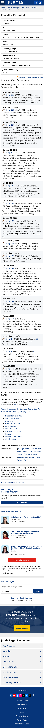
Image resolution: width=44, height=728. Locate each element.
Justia (25, 690)
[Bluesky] (26, 695)
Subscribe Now (22, 628)
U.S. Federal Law (10, 667)
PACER (16, 404)
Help (22, 712)
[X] (30, 695)
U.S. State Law (9, 672)
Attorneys (9, 421)
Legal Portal (22, 704)
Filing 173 (10, 256)
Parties (8, 434)
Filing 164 (10, 268)
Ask (25, 460)
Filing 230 (10, 95)
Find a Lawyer (7, 581)
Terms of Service (22, 716)
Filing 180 (10, 221)
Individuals (7, 651)
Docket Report (11, 429)
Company (22, 708)
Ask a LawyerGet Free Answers (9, 490)
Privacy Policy (22, 720)
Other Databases (10, 677)
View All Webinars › (22, 560)
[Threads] (23, 695)
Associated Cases (12, 418)
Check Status (10, 439)
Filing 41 (9, 339)
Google (31, 457)
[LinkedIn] (11, 695)
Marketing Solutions (12, 682)
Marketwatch (36, 449)
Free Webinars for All (11, 512)
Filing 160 (10, 301)
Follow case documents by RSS (30, 77)
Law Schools (8, 661)
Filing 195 (10, 186)
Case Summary (11, 426)
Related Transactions (13, 436)
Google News (23, 449)
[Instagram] (20, 695)
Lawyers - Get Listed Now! (22, 598)
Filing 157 (10, 319)
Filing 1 (9, 369)
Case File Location (12, 423)
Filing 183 (10, 203)
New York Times (30, 454)
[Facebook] (17, 695)
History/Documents (13, 431)
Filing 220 (10, 125)
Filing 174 (10, 243)
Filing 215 (10, 153)
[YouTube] (14, 695)
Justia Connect (22, 701)
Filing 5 (9, 351)
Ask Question (22, 502)
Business (7, 656)
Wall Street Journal (24, 451)
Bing (38, 457)
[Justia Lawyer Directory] (33, 695)
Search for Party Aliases (14, 416)
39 (37, 339)
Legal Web (22, 457)
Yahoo (19, 460)
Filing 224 (10, 110)
